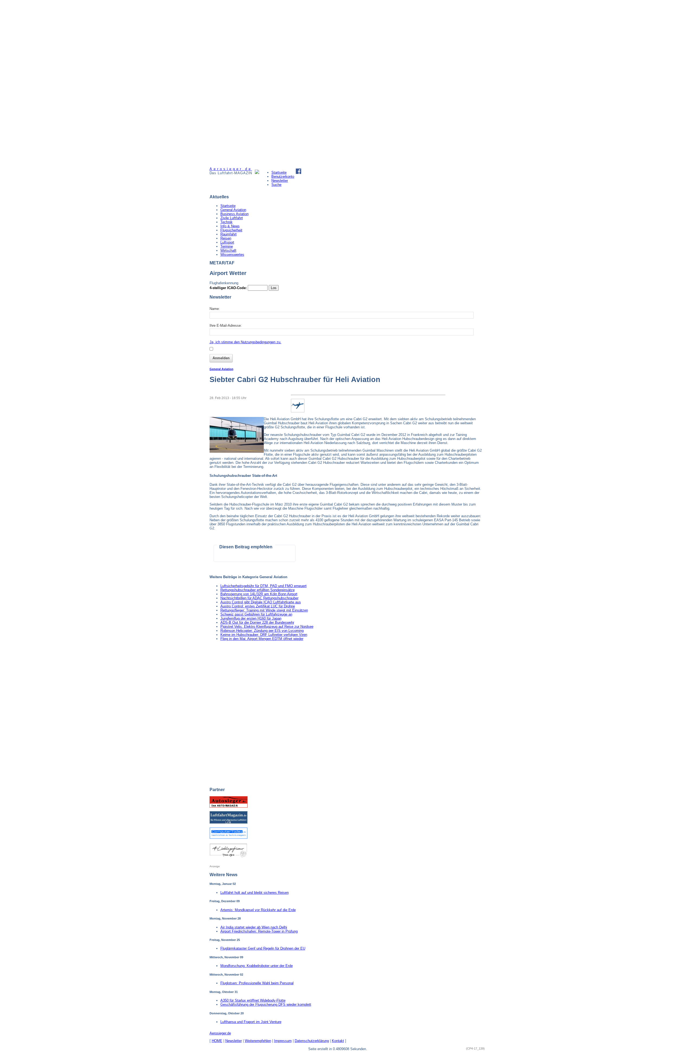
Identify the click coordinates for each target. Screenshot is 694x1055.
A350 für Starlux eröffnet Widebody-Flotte (252, 1000)
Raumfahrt (228, 234)
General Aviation (233, 210)
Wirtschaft (228, 250)
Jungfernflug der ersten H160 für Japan (250, 618)
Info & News (230, 226)
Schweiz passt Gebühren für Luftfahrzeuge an (256, 614)
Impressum (283, 1041)
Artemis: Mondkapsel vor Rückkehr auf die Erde (258, 910)
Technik (226, 222)
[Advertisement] (230, 83)
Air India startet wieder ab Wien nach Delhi (253, 927)
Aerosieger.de (220, 1033)
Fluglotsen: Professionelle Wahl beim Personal (257, 983)
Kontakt (338, 1041)
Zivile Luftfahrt (231, 218)
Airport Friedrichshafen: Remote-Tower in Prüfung (259, 931)
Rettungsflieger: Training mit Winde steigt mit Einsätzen (264, 610)
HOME (217, 1041)
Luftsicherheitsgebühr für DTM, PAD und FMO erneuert (263, 586)
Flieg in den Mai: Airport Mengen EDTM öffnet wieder (261, 639)
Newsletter (279, 181)
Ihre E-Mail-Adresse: (226, 325)
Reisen (225, 238)
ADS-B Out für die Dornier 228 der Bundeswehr (257, 622)
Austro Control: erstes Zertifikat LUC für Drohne (257, 606)
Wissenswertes (232, 255)
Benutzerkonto (282, 176)
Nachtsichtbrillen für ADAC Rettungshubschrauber (259, 598)
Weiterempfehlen (258, 1041)
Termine (226, 246)
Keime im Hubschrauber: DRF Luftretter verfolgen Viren (263, 635)
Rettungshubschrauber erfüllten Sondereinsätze (257, 590)
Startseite (279, 172)
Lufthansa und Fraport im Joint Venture (250, 1022)
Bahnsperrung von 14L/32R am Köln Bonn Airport (258, 594)
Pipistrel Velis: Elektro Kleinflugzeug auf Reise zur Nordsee (266, 626)
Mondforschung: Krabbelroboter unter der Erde (256, 966)
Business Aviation (234, 214)
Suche (276, 185)
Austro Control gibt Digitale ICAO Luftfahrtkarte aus (260, 602)
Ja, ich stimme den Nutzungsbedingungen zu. (245, 342)
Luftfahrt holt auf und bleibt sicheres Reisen (254, 893)
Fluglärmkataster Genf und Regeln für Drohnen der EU (262, 948)
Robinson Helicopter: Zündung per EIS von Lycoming (262, 631)
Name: (215, 309)
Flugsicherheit (231, 230)
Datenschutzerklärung (312, 1041)
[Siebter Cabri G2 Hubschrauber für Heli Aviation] (237, 451)
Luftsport (227, 242)
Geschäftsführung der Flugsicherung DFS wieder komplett (265, 1004)
